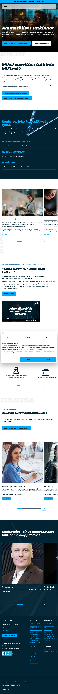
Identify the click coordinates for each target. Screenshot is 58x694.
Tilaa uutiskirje (34, 663)
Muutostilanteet (48, 632)
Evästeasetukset (28, 682)
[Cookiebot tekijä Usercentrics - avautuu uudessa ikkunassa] (49, 333)
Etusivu (4, 21)
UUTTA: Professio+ (49, 623)
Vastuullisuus (33, 660)
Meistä (32, 649)
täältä (16, 650)
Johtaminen (33, 632)
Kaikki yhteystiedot (9, 635)
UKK (31, 658)
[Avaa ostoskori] (50, 6)
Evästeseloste (18, 682)
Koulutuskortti (48, 630)
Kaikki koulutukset (35, 623)
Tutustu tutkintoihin (41, 43)
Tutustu (42, 1)
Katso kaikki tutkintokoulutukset (16, 43)
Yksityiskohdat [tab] (29, 337)
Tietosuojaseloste (6, 682)
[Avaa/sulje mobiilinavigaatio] (53, 6)
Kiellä (28, 359)
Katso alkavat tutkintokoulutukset (16, 98)
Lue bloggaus (9, 293)
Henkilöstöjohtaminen (36, 630)
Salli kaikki (47, 359)
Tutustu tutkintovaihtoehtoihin (15, 93)
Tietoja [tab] (48, 337)
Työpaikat (32, 656)
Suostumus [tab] (10, 337)
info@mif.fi (5, 630)
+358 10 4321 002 (7, 627)
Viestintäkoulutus (35, 642)
